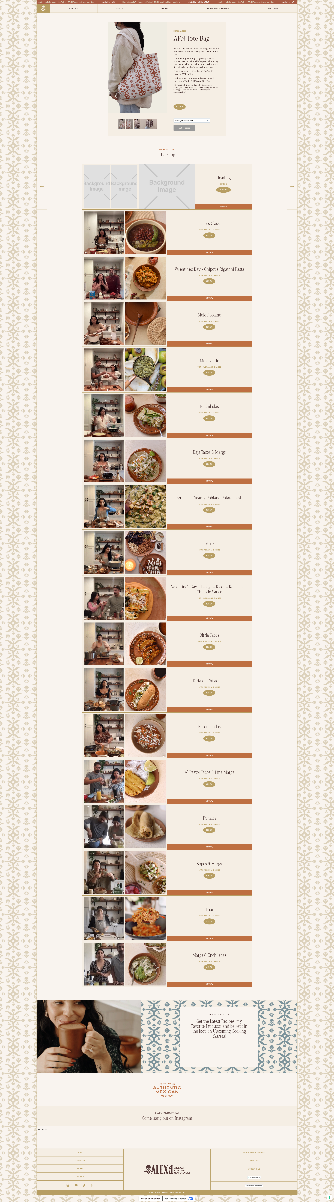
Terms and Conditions (254, 1186)
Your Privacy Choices (175, 1198)
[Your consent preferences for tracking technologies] (329, 1197)
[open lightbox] (121, 124)
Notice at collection (150, 1198)
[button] (42, 186)
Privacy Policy (255, 1177)
